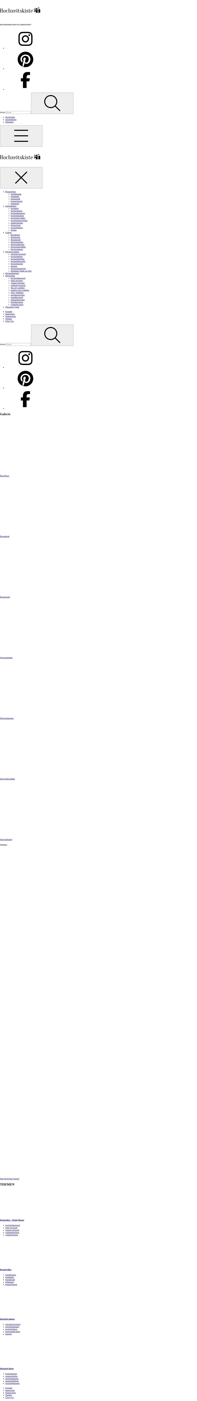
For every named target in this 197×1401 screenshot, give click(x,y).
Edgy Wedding (17, 292)
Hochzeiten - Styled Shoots (12, 1220)
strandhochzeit (17, 297)
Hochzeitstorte (17, 249)
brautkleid (15, 196)
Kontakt (8, 311)
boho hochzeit (17, 280)
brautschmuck (17, 201)
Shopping (9, 122)
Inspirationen (10, 119)
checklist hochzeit (18, 254)
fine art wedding (18, 288)
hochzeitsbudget (17, 259)
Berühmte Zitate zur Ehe (21, 271)
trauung (14, 266)
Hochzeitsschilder (18, 247)
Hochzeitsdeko (17, 242)
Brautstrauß (16, 240)
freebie (13, 230)
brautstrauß (15, 199)
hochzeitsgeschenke (19, 220)
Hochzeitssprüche (18, 268)
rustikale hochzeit (18, 285)
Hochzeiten (10, 117)
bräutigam (15, 204)
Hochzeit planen (12, 252)
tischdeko (15, 208)
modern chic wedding (20, 290)
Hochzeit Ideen (7, 1368)
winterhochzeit (17, 305)
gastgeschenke (17, 223)
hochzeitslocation (18, 261)
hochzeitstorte (16, 211)
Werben (8, 319)
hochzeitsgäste (17, 264)
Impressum (10, 314)
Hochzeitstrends (12, 273)
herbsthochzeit (17, 302)
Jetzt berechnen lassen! (9, 1179)
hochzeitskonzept (18, 278)
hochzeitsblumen (18, 213)
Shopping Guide (12, 307)
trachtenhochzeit (18, 295)
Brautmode (15, 237)
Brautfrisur (15, 235)
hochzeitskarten (17, 216)
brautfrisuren (16, 194)
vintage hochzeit (18, 283)
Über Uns (9, 321)
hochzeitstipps (17, 256)
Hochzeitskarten (17, 244)
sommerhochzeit (18, 300)
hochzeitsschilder (18, 218)
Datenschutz (10, 316)
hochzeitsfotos (17, 228)
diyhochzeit (16, 225)
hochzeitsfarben (12, 1381)
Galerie (8, 232)
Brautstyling (10, 192)
